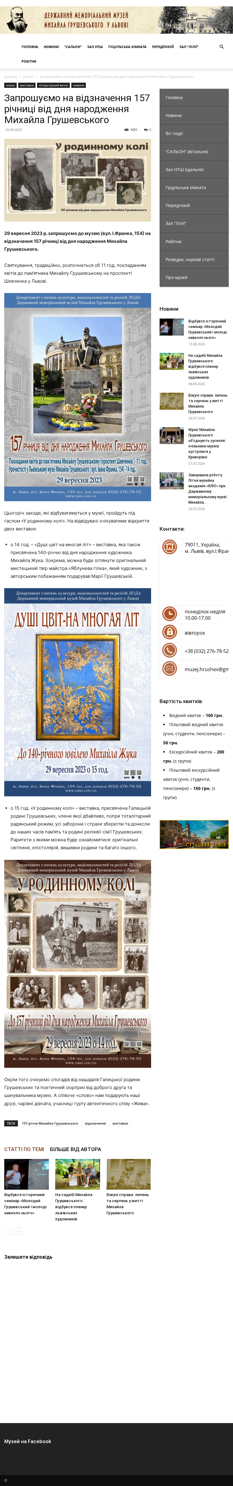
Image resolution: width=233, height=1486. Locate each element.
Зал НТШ (95, 46)
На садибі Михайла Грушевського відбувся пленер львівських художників (73, 1206)
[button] (221, 47)
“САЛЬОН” (73, 46)
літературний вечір (53, 85)
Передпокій (163, 46)
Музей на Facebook (27, 1441)
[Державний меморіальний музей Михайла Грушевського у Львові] (116, 20)
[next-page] (18, 1231)
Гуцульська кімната (127, 46)
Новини (51, 46)
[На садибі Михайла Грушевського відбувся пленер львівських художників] (77, 1174)
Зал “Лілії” (189, 46)
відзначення (95, 1123)
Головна (30, 46)
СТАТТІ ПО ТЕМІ (24, 1149)
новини (78, 85)
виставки (27, 85)
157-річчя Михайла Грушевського (50, 1123)
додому (10, 76)
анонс (28, 76)
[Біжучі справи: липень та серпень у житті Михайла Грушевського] (128, 1174)
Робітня (29, 61)
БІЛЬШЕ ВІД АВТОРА (75, 1149)
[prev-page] (8, 1231)
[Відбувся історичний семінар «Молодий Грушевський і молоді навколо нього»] (26, 1174)
